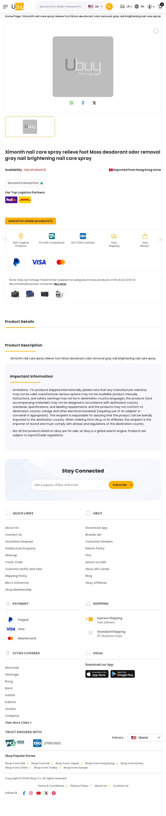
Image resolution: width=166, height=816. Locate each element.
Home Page (12, 16)
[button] (125, 6)
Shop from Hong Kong (99, 763)
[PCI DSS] (14, 743)
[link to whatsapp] (71, 103)
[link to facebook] (83, 103)
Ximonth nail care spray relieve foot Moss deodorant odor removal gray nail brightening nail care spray (92, 16)
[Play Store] (123, 675)
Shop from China (16, 768)
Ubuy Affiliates (96, 583)
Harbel (10, 695)
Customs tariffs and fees (23, 569)
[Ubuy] (18, 6)
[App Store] (97, 675)
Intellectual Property (20, 548)
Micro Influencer (17, 583)
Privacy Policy (79, 786)
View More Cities (17, 723)
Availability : (14, 170)
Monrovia (12, 668)
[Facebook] (24, 794)
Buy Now (60, 284)
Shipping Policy (16, 576)
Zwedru (10, 709)
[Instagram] (31, 794)
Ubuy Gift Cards (97, 569)
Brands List (93, 535)
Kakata (10, 702)
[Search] (109, 6)
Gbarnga (12, 674)
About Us (12, 528)
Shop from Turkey (45, 768)
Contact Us (13, 535)
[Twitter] (46, 794)
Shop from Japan (67, 763)
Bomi (8, 688)
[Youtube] (39, 794)
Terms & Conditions (51, 786)
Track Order (14, 562)
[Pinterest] (53, 794)
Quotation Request (19, 541)
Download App (96, 528)
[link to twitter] (94, 103)
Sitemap (11, 555)
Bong (9, 681)
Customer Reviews (99, 541)
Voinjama (12, 716)
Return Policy (94, 548)
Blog (88, 576)
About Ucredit (95, 562)
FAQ (88, 555)
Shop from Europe (76, 768)
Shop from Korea (131, 763)
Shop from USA (15, 763)
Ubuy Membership (18, 590)
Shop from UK (40, 763)
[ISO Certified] (45, 743)
